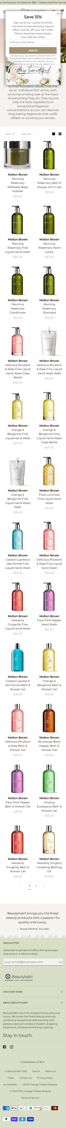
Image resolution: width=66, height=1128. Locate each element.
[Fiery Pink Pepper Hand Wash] (48, 596)
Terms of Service (30, 1097)
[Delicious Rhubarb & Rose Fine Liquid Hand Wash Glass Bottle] (17, 341)
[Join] (57, 962)
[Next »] (43, 886)
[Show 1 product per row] (53, 134)
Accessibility (10, 1084)
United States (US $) (31, 1062)
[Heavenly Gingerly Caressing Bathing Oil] (48, 839)
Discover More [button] (13, 991)
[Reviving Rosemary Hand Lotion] (48, 220)
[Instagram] (11, 1047)
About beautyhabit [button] (15, 1002)
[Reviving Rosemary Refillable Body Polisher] (17, 155)
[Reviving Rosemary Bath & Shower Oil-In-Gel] (48, 155)
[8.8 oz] (17, 155)
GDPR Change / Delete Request (40, 1084)
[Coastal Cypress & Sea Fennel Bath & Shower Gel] (17, 657)
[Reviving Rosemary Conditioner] (17, 280)
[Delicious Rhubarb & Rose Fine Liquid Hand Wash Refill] (48, 341)
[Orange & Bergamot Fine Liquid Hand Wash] (17, 406)
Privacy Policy (45, 1077)
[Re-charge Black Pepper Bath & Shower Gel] (48, 718)
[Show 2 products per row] (60, 134)
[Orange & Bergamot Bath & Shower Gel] (48, 657)
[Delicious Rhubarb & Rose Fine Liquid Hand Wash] (48, 536)
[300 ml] (48, 155)
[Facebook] (4, 1047)
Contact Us (25, 1077)
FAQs (11, 1077)
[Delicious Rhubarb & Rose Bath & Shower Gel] (17, 718)
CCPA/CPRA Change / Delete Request (30, 1091)
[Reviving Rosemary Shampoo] (48, 280)
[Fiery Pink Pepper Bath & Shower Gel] (17, 778)
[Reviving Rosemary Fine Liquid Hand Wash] (17, 220)
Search (36, 1071)
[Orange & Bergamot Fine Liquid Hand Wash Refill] (17, 471)
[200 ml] (17, 341)
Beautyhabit (14, 1071)
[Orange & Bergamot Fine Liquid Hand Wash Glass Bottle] (48, 406)
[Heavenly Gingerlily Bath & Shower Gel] (17, 839)
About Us (50, 1071)
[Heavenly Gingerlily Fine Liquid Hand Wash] (17, 596)
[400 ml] (48, 341)
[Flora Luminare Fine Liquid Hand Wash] (48, 471)
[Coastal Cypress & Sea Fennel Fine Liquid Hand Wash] (17, 536)
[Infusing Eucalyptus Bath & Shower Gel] (48, 778)
